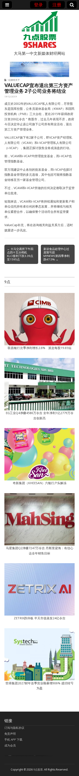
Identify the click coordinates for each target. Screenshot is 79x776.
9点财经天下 (13, 80)
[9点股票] (39, 29)
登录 (38, 5)
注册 (56, 5)
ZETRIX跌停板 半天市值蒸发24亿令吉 (39, 618)
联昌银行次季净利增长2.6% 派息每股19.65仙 (39, 348)
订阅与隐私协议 (14, 728)
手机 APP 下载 (13, 740)
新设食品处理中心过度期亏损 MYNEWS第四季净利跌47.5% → (56, 254)
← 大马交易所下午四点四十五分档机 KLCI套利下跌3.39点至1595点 (20, 254)
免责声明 (10, 734)
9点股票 (38, 769)
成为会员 (10, 745)
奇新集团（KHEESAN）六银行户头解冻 (39, 483)
